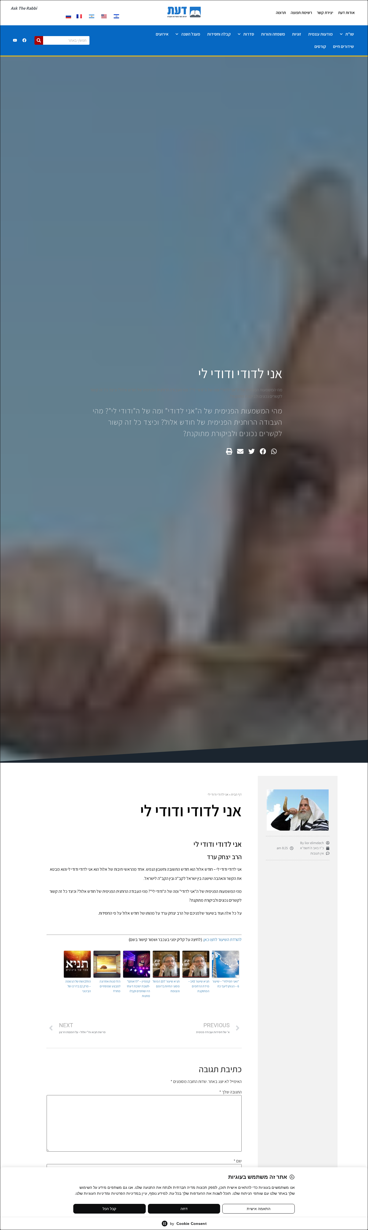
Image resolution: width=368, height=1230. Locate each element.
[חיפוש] (38, 40)
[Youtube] (15, 40)
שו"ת (349, 34)
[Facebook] (24, 40)
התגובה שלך (230, 1092)
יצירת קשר (325, 12)
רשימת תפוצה (301, 12)
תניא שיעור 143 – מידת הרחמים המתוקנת (198, 986)
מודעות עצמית (320, 34)
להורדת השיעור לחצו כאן (223, 939)
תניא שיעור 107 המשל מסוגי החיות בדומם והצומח (166, 986)
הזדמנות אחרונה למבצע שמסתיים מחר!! (109, 986)
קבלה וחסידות (219, 34)
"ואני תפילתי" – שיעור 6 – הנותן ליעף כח (225, 983)
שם (238, 1161)
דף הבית (236, 794)
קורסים (320, 46)
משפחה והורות (273, 34)
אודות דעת (346, 12)
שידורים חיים (343, 46)
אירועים (162, 34)
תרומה (281, 12)
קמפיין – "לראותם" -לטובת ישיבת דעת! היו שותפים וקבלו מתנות (138, 988)
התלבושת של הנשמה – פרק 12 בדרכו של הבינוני (78, 986)
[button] (274, 451)
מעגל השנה (190, 34)
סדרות (248, 34)
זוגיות (296, 34)
